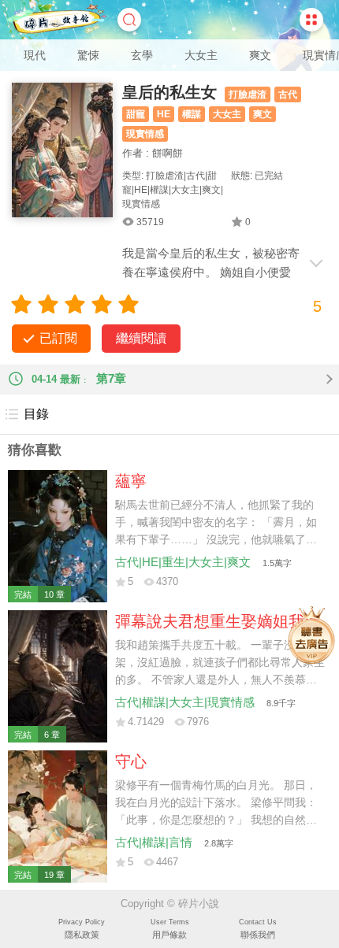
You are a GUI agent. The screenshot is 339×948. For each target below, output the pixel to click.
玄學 (142, 55)
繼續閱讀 (141, 338)
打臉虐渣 (247, 94)
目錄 (36, 413)
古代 (287, 94)
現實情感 (145, 133)
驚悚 (88, 55)
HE (163, 114)
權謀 (191, 114)
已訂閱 (58, 338)
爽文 (260, 55)
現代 (35, 55)
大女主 (201, 55)
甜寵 (135, 114)
